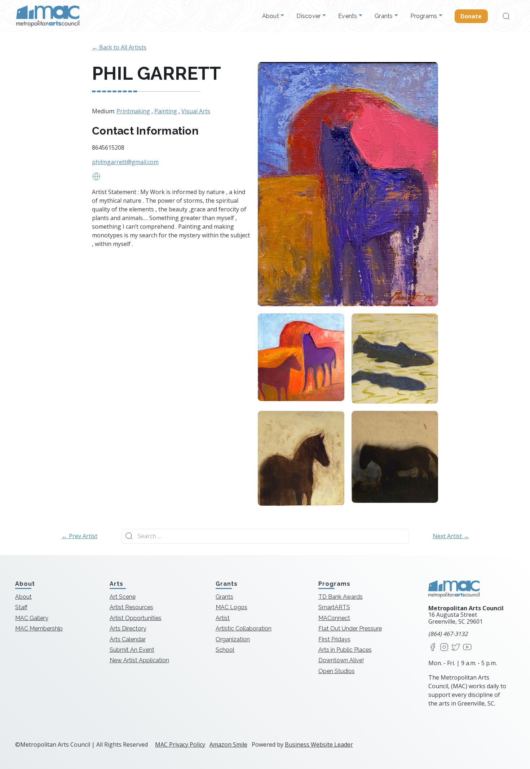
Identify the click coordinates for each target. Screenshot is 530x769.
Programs (424, 16)
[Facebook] (432, 647)
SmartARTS (334, 607)
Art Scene (123, 596)
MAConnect (334, 618)
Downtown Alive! (341, 660)
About (271, 16)
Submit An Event (132, 649)
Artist (223, 618)
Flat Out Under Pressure (350, 628)
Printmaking (133, 111)
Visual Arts (195, 111)
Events (348, 16)
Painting (165, 111)
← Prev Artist (79, 536)
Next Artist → (451, 536)
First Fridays (334, 639)
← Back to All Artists (119, 47)
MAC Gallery (31, 618)
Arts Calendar (128, 639)
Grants (384, 16)
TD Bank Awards (340, 596)
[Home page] (47, 16)
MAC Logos (231, 607)
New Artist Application (139, 660)
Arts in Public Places (345, 649)
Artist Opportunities (136, 618)
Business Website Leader (319, 744)
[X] (455, 647)
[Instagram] (444, 647)
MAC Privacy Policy (180, 744)
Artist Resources (131, 607)
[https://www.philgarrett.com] (96, 179)
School (225, 649)
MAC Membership (39, 628)
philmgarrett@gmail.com (125, 162)
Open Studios (336, 671)
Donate (471, 16)
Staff (21, 607)
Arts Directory (128, 628)
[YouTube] (467, 647)
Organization (233, 639)
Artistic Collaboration (243, 628)
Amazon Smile (228, 744)
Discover (309, 16)
